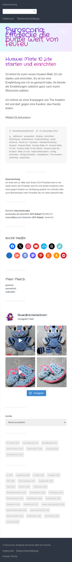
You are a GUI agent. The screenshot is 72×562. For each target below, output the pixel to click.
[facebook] (12, 246)
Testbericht (13, 504)
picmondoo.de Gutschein (17, 214)
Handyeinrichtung (47, 142)
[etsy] (49, 255)
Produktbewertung (16, 493)
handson (34, 142)
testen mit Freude (40, 510)
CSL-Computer (27, 481)
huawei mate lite (51, 148)
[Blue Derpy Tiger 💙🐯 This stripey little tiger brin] (20, 340)
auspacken (29, 136)
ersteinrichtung (42, 139)
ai (9, 475)
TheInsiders (52, 516)
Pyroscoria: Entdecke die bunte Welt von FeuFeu (31, 37)
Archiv (8, 416)
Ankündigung (30, 443)
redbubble (10, 292)
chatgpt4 (53, 475)
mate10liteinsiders (40, 151)
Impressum (8, 18)
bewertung (23, 475)
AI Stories (13, 443)
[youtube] (36, 246)
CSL (10, 481)
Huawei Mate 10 (40, 145)
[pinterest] (41, 255)
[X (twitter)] (20, 246)
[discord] (25, 255)
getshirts (9, 285)
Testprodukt (34, 516)
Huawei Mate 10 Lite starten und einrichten (30, 62)
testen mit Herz (15, 516)
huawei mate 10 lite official (29, 148)
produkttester (34, 498)
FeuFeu (24, 487)
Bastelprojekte (49, 443)
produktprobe (37, 493)
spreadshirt (10, 288)
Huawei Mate (24, 145)
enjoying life (46, 481)
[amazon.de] (56, 255)
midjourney (40, 487)
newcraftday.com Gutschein (18, 217)
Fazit (11, 487)
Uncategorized (15, 454)
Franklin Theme (10, 556)
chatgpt (39, 475)
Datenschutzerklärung (28, 18)
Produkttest (56, 493)
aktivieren (17, 136)
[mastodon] (33, 255)
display (39, 136)
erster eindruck (15, 449)
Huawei (12, 145)
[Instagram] (28, 246)
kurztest (12, 151)
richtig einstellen (28, 154)
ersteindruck (27, 139)
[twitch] (9, 255)
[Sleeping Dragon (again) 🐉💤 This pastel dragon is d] (20, 372)
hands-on (23, 142)
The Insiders (56, 154)
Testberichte (34, 449)
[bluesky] (44, 246)
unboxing (13, 157)
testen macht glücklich (53, 504)
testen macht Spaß (16, 510)
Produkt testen (15, 498)
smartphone (43, 154)
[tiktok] (60, 246)
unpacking (25, 157)
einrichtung (14, 139)
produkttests (53, 498)
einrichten (49, 136)
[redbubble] (64, 255)
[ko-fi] (17, 255)
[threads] (52, 246)
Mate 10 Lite (24, 151)
